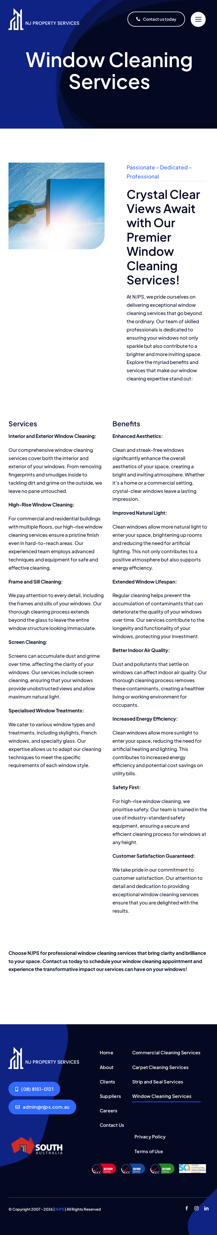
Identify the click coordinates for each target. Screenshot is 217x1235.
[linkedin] (206, 1208)
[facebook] (187, 1208)
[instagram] (196, 1208)
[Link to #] (198, 19)
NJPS (59, 1209)
